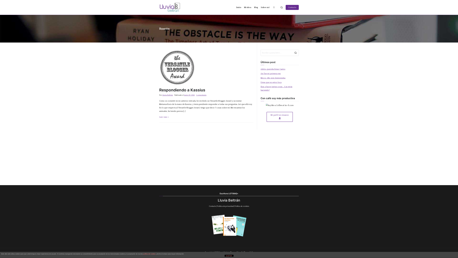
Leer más (163, 117)
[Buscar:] (280, 53)
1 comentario (201, 95)
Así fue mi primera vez (271, 74)
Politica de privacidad (225, 206)
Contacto (292, 7)
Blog (256, 7)
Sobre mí (265, 7)
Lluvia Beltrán (167, 95)
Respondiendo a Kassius (182, 90)
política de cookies (149, 254)
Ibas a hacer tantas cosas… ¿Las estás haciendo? (276, 88)
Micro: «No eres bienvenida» (273, 78)
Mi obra (247, 7)
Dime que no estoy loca (271, 82)
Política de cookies (242, 206)
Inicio (238, 7)
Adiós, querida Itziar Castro (273, 69)
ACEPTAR (229, 256)
